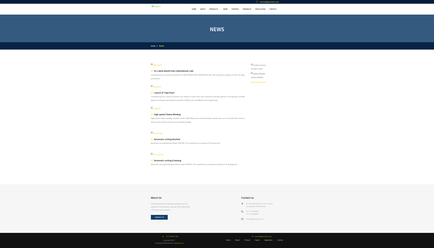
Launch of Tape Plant (164, 92)
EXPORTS (235, 9)
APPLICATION (260, 9)
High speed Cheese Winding (167, 114)
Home (153, 46)
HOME (194, 9)
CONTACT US (159, 217)
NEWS (225, 9)
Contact (280, 240)
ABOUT (203, 9)
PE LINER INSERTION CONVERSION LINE (173, 71)
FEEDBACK (247, 9)
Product (247, 240)
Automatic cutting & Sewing (167, 160)
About (237, 240)
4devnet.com (179, 243)
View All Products (258, 82)
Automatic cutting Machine (166, 139)
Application (269, 240)
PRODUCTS (213, 9)
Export (257, 240)
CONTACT (273, 9)
